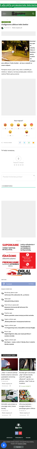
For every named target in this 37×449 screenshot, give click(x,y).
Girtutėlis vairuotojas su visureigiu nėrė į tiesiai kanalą (9, 406)
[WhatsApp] (29, 142)
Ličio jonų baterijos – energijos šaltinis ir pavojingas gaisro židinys (27, 406)
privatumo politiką (22, 443)
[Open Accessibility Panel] (4, 445)
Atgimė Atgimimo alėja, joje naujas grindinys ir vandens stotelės (17, 335)
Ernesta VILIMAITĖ (26, 386)
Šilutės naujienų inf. (17, 27)
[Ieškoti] (33, 13)
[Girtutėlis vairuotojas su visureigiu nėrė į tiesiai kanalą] (9, 396)
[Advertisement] (19, 33)
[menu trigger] (5, 13)
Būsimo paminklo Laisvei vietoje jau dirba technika (19, 315)
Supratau (18, 447)
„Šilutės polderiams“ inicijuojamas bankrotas (17, 321)
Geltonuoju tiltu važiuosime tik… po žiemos (16, 295)
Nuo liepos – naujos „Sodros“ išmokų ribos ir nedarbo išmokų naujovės (19, 343)
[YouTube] (20, 433)
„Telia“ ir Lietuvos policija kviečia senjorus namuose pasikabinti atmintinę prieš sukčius (9, 375)
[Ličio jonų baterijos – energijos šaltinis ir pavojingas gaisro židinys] (27, 396)
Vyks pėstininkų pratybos (11, 301)
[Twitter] (24, 142)
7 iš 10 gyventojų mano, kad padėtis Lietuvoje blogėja (19, 328)
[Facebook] (20, 142)
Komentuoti (5, 386)
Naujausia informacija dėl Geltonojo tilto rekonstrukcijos (16, 308)
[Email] (33, 142)
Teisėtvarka (6, 22)
